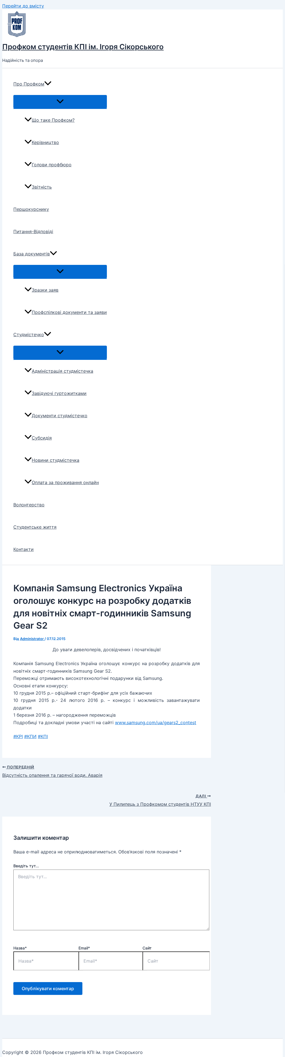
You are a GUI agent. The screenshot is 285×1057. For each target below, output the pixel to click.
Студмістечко (28, 334)
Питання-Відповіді (33, 231)
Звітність (42, 187)
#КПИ (30, 736)
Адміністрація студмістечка (62, 371)
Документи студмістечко (59, 415)
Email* (84, 948)
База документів (31, 254)
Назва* (20, 948)
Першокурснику (31, 209)
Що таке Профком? (53, 120)
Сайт (147, 948)
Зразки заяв (45, 290)
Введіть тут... (26, 865)
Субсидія (42, 438)
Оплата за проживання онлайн (65, 482)
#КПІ (43, 736)
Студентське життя (34, 527)
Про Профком (28, 84)
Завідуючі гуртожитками (59, 393)
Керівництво (45, 142)
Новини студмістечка (55, 460)
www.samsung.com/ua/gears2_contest (155, 722)
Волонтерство (29, 504)
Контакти (23, 549)
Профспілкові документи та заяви (69, 312)
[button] (47, 84)
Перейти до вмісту (23, 6)
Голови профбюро (52, 164)
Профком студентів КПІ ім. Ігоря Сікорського (83, 46)
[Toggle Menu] (60, 101)
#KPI (18, 736)
